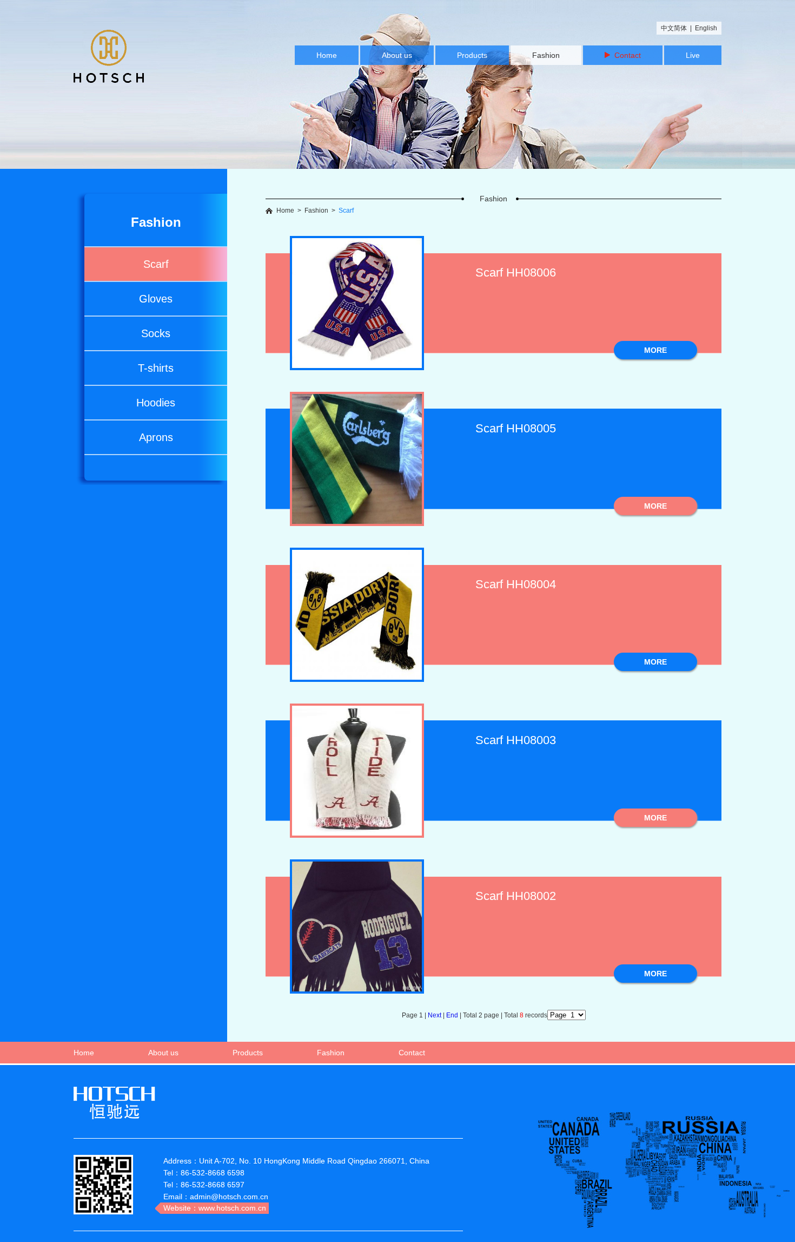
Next (435, 1015)
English (706, 28)
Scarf (156, 264)
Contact (625, 55)
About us (397, 55)
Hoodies (155, 403)
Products (472, 55)
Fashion (546, 55)
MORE (655, 350)
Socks (155, 333)
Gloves (156, 299)
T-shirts (156, 368)
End (453, 1015)
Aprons (156, 437)
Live (693, 55)
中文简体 (674, 28)
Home (326, 55)
